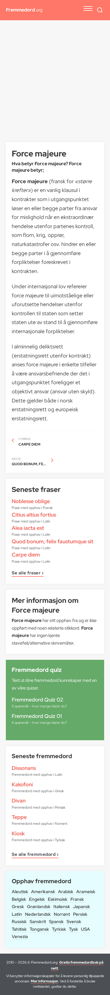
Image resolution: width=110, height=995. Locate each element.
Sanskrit (38, 922)
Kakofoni (22, 784)
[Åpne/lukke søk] (99, 10)
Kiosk (18, 833)
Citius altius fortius (34, 514)
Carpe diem (26, 554)
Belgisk (19, 899)
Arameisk (85, 892)
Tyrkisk (59, 929)
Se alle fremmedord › (35, 854)
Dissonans (24, 768)
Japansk (81, 907)
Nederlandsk (38, 914)
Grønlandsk (38, 907)
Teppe (19, 817)
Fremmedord (24, 10)
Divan (19, 800)
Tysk (73, 929)
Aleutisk (20, 892)
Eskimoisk (57, 899)
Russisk (19, 922)
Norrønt (62, 914)
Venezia (20, 937)
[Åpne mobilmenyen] (88, 8)
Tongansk (39, 929)
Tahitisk (19, 929)
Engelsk (37, 899)
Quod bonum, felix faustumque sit (52, 541)
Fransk (77, 899)
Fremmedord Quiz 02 (37, 699)
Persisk (80, 914)
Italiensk (61, 907)
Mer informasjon (44, 981)
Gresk (18, 907)
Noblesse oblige (31, 501)
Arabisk (65, 892)
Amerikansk (43, 892)
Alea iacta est (28, 528)
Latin (17, 914)
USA (85, 929)
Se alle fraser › (27, 573)
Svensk (74, 922)
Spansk (56, 922)
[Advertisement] (55, 84)
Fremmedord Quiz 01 (37, 716)
